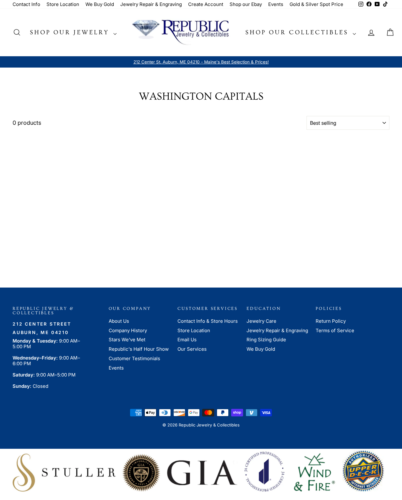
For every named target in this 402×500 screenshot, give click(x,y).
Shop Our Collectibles (298, 32)
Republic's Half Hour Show (139, 349)
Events (275, 4)
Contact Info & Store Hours (207, 321)
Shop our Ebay (246, 4)
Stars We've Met (127, 340)
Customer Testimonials (134, 358)
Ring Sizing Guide (266, 340)
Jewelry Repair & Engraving (151, 4)
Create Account (205, 4)
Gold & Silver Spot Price (316, 4)
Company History (128, 330)
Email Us (187, 340)
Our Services (192, 349)
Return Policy (331, 321)
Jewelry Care (261, 321)
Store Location (62, 4)
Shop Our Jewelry (71, 32)
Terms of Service (335, 330)
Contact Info (26, 4)
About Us (119, 321)
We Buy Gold (99, 4)
